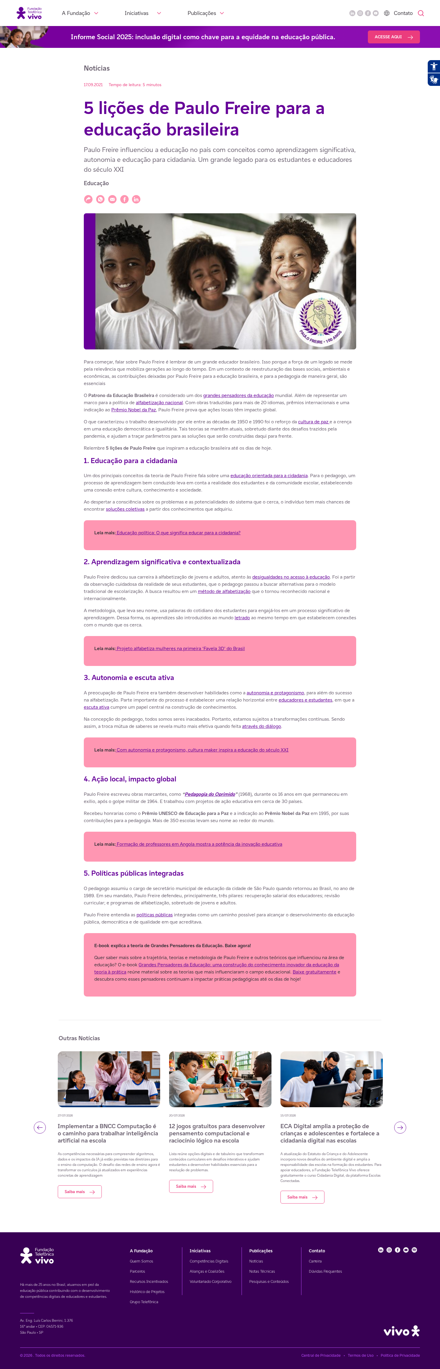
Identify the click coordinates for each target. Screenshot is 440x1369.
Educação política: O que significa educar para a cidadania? (178, 533)
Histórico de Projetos (147, 1291)
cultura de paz (314, 422)
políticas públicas (154, 915)
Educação (96, 183)
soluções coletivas (125, 509)
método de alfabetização (224, 591)
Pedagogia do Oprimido (210, 794)
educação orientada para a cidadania (269, 475)
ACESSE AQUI (389, 36)
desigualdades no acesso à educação (291, 577)
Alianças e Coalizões (207, 1271)
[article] (220, 677)
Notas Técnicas (262, 1271)
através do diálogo (261, 726)
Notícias (256, 1261)
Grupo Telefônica (144, 1301)
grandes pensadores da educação (238, 395)
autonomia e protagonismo (275, 693)
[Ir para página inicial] (29, 13)
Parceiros (137, 1271)
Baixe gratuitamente (314, 972)
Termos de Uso (361, 1355)
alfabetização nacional (159, 402)
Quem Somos (141, 1261)
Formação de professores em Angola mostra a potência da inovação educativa (199, 844)
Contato (403, 13)
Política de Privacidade (400, 1355)
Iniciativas (136, 13)
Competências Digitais (209, 1261)
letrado (242, 617)
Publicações (202, 13)
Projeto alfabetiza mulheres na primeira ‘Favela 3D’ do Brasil (180, 648)
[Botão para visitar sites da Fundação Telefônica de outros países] (386, 13)
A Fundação (76, 13)
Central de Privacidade (321, 1355)
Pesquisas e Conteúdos (269, 1281)
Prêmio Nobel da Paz (133, 410)
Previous (40, 1128)
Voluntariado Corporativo (210, 1281)
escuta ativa (96, 707)
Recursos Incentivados (149, 1281)
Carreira (315, 1261)
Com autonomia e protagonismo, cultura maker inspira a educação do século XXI (202, 750)
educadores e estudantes (305, 700)
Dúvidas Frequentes (325, 1271)
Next (400, 1128)
